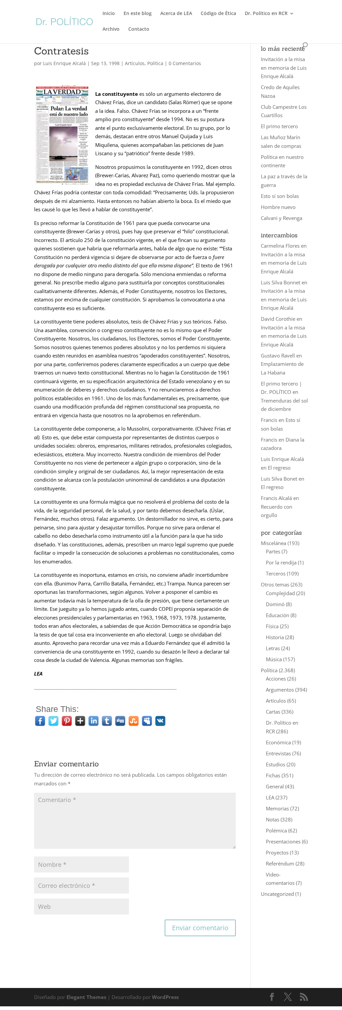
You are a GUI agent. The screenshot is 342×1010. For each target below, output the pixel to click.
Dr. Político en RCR (266, 13)
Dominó (275, 604)
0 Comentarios (185, 63)
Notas (272, 819)
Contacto (138, 29)
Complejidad (280, 593)
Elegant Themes (86, 997)
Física (272, 626)
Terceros (276, 573)
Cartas (273, 711)
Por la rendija (281, 562)
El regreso (279, 467)
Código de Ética (218, 13)
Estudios (275, 764)
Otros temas (275, 584)
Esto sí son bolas (280, 196)
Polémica (276, 830)
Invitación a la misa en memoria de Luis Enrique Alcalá (284, 67)
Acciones (276, 678)
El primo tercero (279, 126)
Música (274, 659)
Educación (277, 615)
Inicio (109, 13)
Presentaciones (283, 841)
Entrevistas (278, 753)
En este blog (138, 13)
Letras (273, 648)
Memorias (277, 808)
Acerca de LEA (176, 13)
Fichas (273, 775)
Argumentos (280, 689)
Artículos (135, 63)
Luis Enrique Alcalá (64, 63)
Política (155, 63)
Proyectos (277, 852)
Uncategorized (277, 894)
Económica (278, 742)
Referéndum (280, 863)
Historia (275, 637)
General (275, 786)
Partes (273, 551)
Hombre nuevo (278, 207)
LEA (270, 797)
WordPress (165, 997)
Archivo (111, 29)
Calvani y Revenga (281, 218)
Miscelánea (273, 543)
